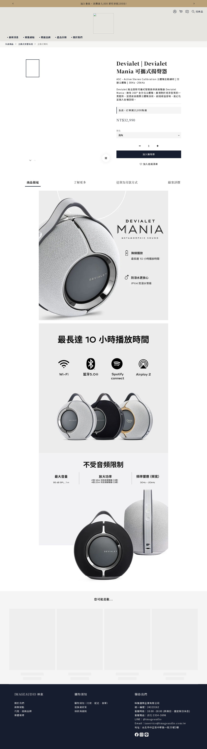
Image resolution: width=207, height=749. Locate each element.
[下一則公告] (194, 3)
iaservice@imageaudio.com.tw (165, 723)
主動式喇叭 (43, 44)
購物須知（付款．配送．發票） (92, 703)
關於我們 (19, 703)
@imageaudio (152, 719)
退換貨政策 (81, 707)
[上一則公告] (12, 3)
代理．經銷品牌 (23, 711)
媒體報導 (19, 715)
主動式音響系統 (25, 44)
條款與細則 (81, 711)
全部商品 (9, 44)
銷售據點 (19, 707)
